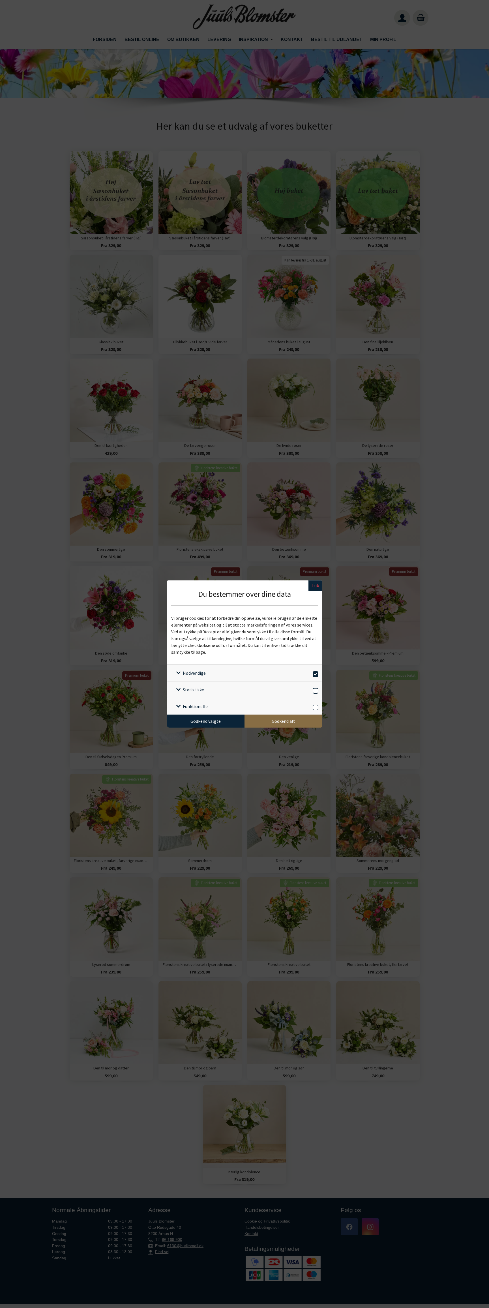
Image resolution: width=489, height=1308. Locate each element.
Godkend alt (283, 721)
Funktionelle (195, 706)
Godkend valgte (205, 721)
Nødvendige (194, 673)
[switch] (314, 673)
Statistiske (193, 689)
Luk (315, 585)
